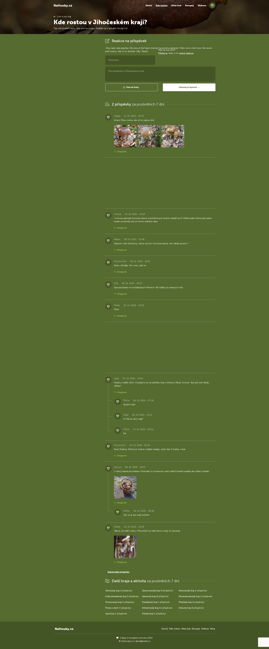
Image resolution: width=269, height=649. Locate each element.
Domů (149, 5)
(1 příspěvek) (195, 596)
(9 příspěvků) (191, 608)
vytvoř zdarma (186, 53)
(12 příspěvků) (157, 608)
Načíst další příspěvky (119, 572)
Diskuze (202, 5)
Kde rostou (162, 5)
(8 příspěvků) (157, 590)
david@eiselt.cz (142, 641)
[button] (131, 87)
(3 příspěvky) (122, 596)
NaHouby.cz (63, 5)
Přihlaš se (163, 53)
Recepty (189, 5)
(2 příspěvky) (118, 590)
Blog (212, 628)
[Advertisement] (77, 84)
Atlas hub (176, 5)
